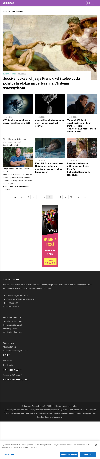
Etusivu (5, 11)
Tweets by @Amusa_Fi (12, 375)
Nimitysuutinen (23, 187)
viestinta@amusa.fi (14, 332)
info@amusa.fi (12, 307)
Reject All (88, 454)
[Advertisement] (50, 440)
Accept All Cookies (69, 454)
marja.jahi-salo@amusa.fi (16, 351)
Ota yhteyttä (8, 365)
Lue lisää (6, 190)
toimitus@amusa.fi (14, 325)
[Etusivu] (8, 3)
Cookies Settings (10, 454)
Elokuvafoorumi (9, 74)
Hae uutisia (7, 361)
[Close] (96, 445)
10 (72, 197)
